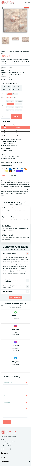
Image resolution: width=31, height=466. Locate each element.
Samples (26, 219)
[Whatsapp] (1, 449)
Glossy (13, 97)
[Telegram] (8, 449)
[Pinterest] (10, 449)
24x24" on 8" (10, 107)
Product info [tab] (13, 175)
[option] (15, 20)
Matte (8, 97)
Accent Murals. (7, 221)
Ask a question (7, 121)
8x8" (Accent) (19, 101)
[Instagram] (3, 449)
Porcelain (15, 93)
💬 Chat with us (15, 318)
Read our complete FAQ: (15, 297)
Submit (6, 422)
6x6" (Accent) (10, 101)
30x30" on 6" (19, 107)
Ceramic (9, 93)
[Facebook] (6, 449)
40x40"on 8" (19, 110)
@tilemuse (17, 332)
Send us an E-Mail (7, 445)
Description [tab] (3, 175)
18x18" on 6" (10, 104)
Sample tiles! (17, 156)
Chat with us (16, 334)
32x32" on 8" (10, 110)
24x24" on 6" (18, 104)
